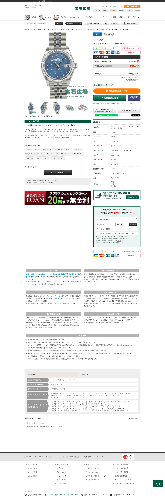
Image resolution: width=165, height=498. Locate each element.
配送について (61, 472)
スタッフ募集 (39, 457)
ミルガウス (67, 395)
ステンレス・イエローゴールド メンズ (79, 402)
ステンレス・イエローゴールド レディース (66, 406)
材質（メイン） (98, 150)
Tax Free (108, 66)
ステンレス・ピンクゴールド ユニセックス (66, 410)
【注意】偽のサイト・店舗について (92, 457)
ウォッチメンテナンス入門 (124, 480)
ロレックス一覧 (57, 384)
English (130, 10)
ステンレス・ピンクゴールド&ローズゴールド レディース (102, 406)
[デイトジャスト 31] (31, 108)
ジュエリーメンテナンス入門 (124, 484)
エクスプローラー (76, 393)
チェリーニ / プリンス (80, 397)
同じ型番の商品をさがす (117, 91)
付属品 (95, 184)
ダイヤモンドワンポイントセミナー (97, 476)
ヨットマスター (79, 395)
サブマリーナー (89, 393)
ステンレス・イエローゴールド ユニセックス (112, 408)
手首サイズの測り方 (92, 480)
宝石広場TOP (32, 464)
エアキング (118, 395)
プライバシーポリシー (52, 457)
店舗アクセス (32, 468)
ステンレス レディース (99, 404)
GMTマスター (56, 395)
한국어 (105, 10)
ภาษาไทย (97, 10)
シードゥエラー (102, 393)
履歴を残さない (135, 419)
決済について (61, 468)
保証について (61, 480)
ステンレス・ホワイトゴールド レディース (66, 408)
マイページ (107, 6)
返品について (61, 476)
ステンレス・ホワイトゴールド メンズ (64, 404)
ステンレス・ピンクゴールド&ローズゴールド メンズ (112, 402)
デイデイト (90, 395)
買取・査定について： (91, 495)
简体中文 (122, 10)
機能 (94, 164)
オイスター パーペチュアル (61, 397)
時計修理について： (119, 495)
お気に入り (118, 6)
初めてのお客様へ (63, 464)
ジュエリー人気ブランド (94, 468)
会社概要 (28, 457)
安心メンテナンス (92, 472)
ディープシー (114, 393)
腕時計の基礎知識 (121, 476)
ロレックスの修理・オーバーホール (63, 380)
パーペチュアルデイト (104, 395)
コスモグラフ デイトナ (59, 393)
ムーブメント (97, 137)
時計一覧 (85, 374)
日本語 (137, 10)
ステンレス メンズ (58, 402)
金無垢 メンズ (84, 404)
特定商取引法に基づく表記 (71, 457)
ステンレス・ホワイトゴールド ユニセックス (97, 410)
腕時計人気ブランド (92, 464)
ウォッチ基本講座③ (121, 472)
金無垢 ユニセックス (122, 410)
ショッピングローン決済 (63, 298)
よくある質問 (61, 484)
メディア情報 (32, 472)
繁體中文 (113, 10)
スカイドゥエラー (127, 393)
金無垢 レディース (89, 408)
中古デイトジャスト (58, 389)
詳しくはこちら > (128, 103)
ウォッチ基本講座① (121, 464)
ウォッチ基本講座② (121, 468)
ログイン (44, 182)
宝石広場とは (32, 476)
